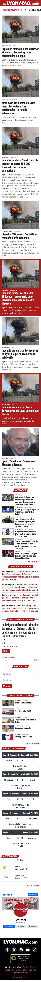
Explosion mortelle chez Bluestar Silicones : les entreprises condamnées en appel (20, 52)
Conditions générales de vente (25, 971)
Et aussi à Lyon (7, 231)
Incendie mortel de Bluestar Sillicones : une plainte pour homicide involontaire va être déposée (18, 298)
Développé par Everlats (20, 977)
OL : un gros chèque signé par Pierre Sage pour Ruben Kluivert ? (27, 512)
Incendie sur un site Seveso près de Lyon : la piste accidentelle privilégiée (20, 353)
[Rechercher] (37, 3)
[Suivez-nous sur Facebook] (20, 910)
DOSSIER (17, 700)
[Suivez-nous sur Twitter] (13, 951)
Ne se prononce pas (10, 646)
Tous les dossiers (31, 743)
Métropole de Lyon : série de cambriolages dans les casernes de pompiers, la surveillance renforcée (26, 501)
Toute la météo (32, 885)
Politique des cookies (12, 969)
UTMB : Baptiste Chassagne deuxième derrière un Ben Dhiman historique (26, 556)
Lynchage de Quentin (23, 736)
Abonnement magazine (11, 10)
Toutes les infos (31, 561)
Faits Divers (6, 347)
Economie (5, 458)
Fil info (24, 10)
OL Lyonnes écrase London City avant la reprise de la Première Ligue (25, 534)
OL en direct (19, 507)
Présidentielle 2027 (23, 711)
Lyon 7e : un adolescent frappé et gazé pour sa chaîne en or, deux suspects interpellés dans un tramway (20, 598)
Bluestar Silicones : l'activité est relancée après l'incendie (20, 236)
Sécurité (17, 495)
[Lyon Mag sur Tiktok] (34, 951)
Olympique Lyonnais (23, 728)
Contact (24, 969)
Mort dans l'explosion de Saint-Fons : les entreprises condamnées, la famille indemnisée (19, 107)
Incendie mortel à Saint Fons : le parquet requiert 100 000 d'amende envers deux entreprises (20, 165)
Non (4, 642)
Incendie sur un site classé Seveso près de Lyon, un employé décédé (20, 410)
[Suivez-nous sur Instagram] (20, 951)
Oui (4, 639)
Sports (17, 551)
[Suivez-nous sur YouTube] (27, 951)
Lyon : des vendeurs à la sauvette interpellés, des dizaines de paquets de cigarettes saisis (25, 523)
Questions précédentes (8, 657)
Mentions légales (29, 967)
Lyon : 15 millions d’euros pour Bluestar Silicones (19, 463)
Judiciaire (5, 46)
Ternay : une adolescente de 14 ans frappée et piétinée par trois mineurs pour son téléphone (26, 545)
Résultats (36, 660)
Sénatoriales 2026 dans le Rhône (25, 720)
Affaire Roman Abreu (23, 702)
